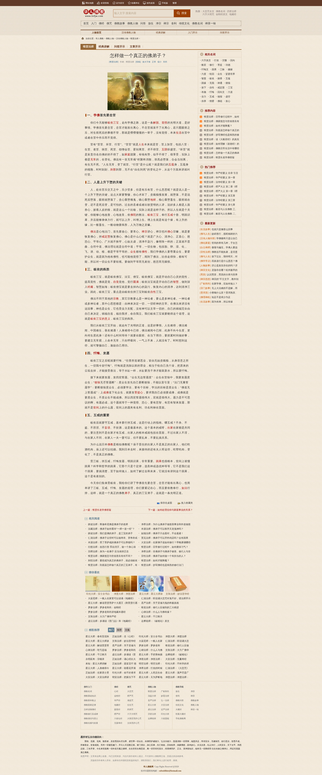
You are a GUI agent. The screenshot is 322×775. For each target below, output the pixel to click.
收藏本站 (135, 3)
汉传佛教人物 (129, 32)
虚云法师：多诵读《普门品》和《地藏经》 (110, 621)
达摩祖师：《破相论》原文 (155, 621)
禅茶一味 (210, 23)
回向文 (221, 92)
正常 (154, 62)
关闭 (165, 62)
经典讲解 (160, 32)
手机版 (165, 3)
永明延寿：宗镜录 (95, 659)
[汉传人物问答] (208, 238)
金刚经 (117, 696)
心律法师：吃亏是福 (96, 650)
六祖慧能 (165, 718)
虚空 (228, 96)
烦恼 (97, 382)
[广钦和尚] (205, 283)
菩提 (220, 65)
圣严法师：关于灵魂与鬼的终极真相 (160, 603)
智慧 (176, 281)
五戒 (170, 214)
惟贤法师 (134, 38)
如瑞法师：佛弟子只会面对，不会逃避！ (162, 533)
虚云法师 (152, 709)
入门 (93, 23)
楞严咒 (130, 696)
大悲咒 (130, 691)
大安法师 (165, 705)
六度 (203, 74)
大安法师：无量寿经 (175, 659)
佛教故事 (119, 23)
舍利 (174, 23)
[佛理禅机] (205, 297)
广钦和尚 (165, 691)
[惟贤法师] (113, 62)
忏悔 (97, 353)
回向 (232, 60)
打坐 (216, 60)
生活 (179, 132)
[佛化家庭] (205, 243)
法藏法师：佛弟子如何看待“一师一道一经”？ (111, 529)
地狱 (153, 199)
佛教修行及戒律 (91, 714)
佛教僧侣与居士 (91, 718)
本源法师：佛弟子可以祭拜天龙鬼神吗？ (162, 529)
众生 (133, 251)
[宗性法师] (205, 252)
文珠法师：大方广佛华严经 (102, 616)
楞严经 (117, 714)
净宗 (158, 23)
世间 (96, 407)
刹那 (113, 169)
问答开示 (224, 32)
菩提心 (139, 392)
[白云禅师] (205, 247)
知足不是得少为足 (221, 297)
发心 (228, 101)
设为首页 (120, 3)
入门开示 (192, 32)
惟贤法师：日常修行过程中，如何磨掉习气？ (164, 547)
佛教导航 (180, 687)
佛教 (110, 444)
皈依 (150, 214)
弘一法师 (165, 700)
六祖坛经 (118, 718)
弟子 (127, 493)
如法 (184, 488)
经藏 (90, 286)
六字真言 (206, 60)
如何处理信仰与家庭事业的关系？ (175, 510)
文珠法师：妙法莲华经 (177, 594)
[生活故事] (205, 229)
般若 (203, 65)
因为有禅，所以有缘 (222, 302)
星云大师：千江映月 (151, 616)
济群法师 (231, 11)
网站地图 (90, 3)
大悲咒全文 (208, 11)
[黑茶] (203, 274)
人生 (141, 144)
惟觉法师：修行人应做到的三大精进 (160, 607)
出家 (170, 427)
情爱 (211, 101)
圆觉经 (117, 709)
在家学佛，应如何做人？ (224, 283)
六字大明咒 (208, 14)
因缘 (203, 83)
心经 (116, 691)
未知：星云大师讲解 (96, 663)
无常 (93, 159)
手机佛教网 (181, 718)
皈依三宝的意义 (100, 318)
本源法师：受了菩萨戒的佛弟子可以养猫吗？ (111, 542)
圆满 (136, 281)
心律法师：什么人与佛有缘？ (156, 612)
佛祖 (220, 101)
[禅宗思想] (205, 279)
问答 (143, 23)
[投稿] (138, 62)
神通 (220, 83)
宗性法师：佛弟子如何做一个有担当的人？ (163, 556)
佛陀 (133, 214)
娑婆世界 (230, 74)
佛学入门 (88, 687)
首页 (86, 23)
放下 (203, 87)
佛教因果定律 (90, 705)
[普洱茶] (204, 292)
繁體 (175, 3)
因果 (159, 461)
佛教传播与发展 (91, 723)
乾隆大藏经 (181, 714)
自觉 (116, 281)
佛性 (144, 251)
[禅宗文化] (205, 270)
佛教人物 (132, 23)
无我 (211, 83)
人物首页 (96, 32)
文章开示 (135, 46)
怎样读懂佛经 (90, 709)
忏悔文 (204, 69)
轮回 (211, 74)
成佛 (106, 392)
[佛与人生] (205, 234)
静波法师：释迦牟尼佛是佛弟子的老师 (108, 524)
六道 (230, 92)
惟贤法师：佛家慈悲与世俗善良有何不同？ (110, 556)
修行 (211, 65)
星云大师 (152, 705)
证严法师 (165, 709)
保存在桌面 (166, 503)
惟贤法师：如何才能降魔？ (155, 560)
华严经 (117, 700)
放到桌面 (151, 3)
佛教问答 (180, 700)
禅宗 (166, 23)
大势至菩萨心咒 (134, 718)
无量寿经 (118, 723)
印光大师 (165, 714)
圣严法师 (152, 700)
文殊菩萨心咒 (133, 723)
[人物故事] (205, 265)
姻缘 (230, 69)
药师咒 (130, 709)
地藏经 (232, 14)
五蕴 (171, 164)
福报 (220, 96)
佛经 (101, 23)
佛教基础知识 (90, 696)
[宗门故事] (205, 288)
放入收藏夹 (187, 503)
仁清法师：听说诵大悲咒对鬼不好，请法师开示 (166, 598)
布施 (203, 92)
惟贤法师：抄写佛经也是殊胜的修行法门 (162, 565)
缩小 (159, 62)
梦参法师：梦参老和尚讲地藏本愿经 (107, 612)
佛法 (93, 231)
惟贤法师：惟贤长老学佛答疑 (219, 157)
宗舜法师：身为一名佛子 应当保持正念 (108, 551)
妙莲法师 (165, 696)
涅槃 (224, 60)
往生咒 (130, 705)
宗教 (116, 298)
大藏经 (179, 709)
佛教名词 (220, 11)
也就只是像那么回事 (222, 229)
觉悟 (164, 122)
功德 (228, 65)
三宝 (156, 214)
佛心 (170, 231)
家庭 (127, 154)
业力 (203, 96)
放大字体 (146, 62)
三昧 (222, 69)
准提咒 (130, 700)
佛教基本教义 (90, 700)
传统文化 (184, 23)
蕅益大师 (152, 696)
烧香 (220, 78)
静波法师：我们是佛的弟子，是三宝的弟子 (110, 533)
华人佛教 (100, 38)
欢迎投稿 (105, 3)
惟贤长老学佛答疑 (101, 510)
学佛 (97, 115)
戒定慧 (106, 236)
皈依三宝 (113, 122)
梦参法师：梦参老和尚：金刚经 (104, 607)
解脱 (156, 122)
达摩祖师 (152, 718)
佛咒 (109, 23)
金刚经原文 (222, 14)
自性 (153, 291)
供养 (203, 101)
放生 (150, 23)
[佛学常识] (205, 261)
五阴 (164, 149)
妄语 (107, 427)
